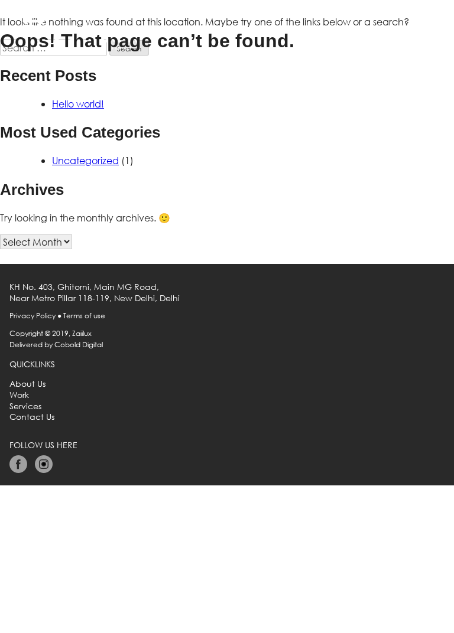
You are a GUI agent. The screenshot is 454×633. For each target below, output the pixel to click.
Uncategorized (85, 160)
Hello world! (78, 103)
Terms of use (84, 316)
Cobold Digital (78, 345)
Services (25, 406)
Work (19, 395)
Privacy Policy (32, 316)
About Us (27, 384)
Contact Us (31, 417)
